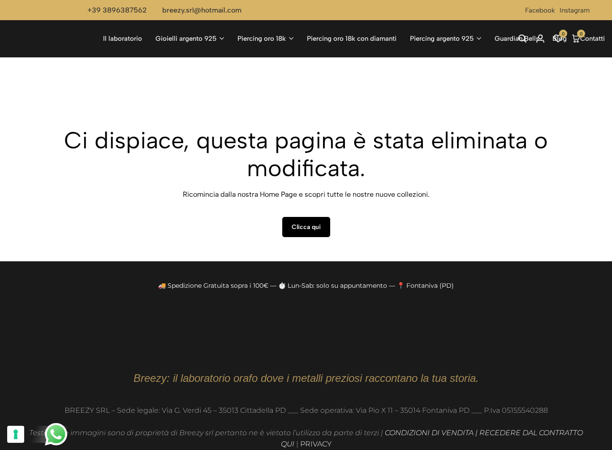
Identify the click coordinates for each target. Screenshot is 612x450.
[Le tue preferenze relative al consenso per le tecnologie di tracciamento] (15, 434)
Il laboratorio (122, 39)
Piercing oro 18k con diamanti (352, 39)
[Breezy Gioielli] (56, 38)
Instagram (575, 10)
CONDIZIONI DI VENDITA (429, 432)
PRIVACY (316, 444)
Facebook (540, 10)
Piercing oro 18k (261, 39)
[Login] (540, 39)
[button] (558, 39)
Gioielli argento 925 (185, 39)
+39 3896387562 (117, 10)
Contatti (592, 39)
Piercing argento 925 (442, 39)
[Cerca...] (522, 39)
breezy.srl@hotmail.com (201, 10)
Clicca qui (306, 227)
